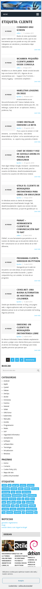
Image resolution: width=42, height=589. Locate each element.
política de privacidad (25, 586)
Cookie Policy (13, 586)
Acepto (21, 581)
